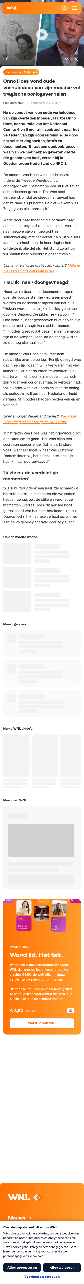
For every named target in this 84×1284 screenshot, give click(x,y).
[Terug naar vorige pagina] (7, 59)
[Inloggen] (64, 8)
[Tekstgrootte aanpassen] (66, 59)
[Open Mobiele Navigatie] (74, 8)
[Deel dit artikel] (77, 59)
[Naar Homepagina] (12, 8)
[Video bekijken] (42, 34)
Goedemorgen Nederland (21, 72)
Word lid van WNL (42, 1023)
